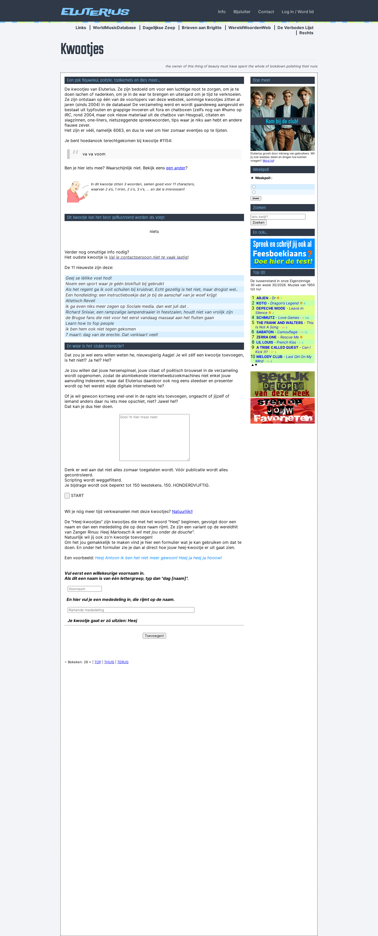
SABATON (265, 332)
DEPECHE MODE (270, 308)
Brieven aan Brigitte (202, 27)
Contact (266, 11)
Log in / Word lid (298, 11)
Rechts (306, 32)
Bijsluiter (241, 11)
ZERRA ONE (266, 337)
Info (222, 11)
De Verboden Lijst (295, 27)
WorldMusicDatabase (114, 27)
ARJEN (262, 298)
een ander (175, 167)
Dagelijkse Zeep (159, 27)
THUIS (109, 662)
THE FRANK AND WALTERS (279, 322)
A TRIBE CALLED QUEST (277, 347)
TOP (97, 662)
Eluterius (94, 11)
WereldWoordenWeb (249, 27)
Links (81, 27)
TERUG (123, 662)
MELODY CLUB (269, 356)
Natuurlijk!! (182, 511)
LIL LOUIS (264, 342)
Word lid (268, 160)
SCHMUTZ (265, 317)
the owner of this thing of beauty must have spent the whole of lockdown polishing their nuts (242, 66)
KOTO (261, 303)
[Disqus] (154, 733)
